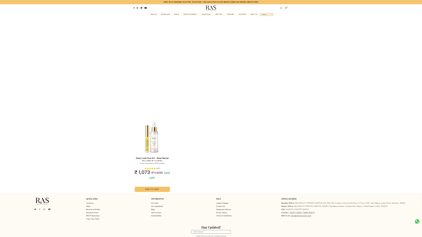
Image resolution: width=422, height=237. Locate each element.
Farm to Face (156, 213)
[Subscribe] (228, 232)
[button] (190, 14)
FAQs (88, 206)
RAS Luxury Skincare (207, 236)
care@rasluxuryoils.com (301, 216)
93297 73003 (296, 213)
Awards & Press (92, 213)
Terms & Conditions (224, 216)
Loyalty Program (222, 203)
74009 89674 (309, 213)
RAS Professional (92, 216)
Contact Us (220, 206)
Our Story (154, 203)
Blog (153, 209)
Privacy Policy (221, 213)
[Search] (272, 14)
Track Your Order (92, 219)
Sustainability (156, 216)
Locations (90, 203)
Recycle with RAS (93, 209)
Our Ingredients (157, 206)
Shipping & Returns (223, 209)
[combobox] (266, 14)
